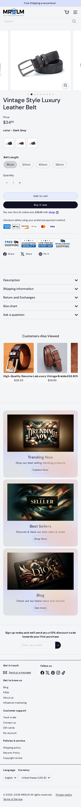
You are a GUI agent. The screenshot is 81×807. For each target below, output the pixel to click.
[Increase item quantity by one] (19, 182)
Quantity (8, 175)
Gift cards (9, 727)
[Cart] (66, 12)
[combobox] (40, 21)
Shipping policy (12, 747)
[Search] (74, 21)
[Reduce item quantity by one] (6, 182)
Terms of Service (12, 799)
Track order (9, 717)
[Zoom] (65, 85)
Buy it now (40, 204)
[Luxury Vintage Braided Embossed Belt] (52, 358)
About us (8, 697)
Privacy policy (64, 794)
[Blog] (40, 571)
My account (10, 733)
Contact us (9, 722)
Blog (5, 687)
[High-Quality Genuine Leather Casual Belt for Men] (18, 358)
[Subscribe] (58, 645)
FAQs (6, 692)
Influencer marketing (15, 702)
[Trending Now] (40, 433)
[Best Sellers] (40, 502)
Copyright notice (12, 758)
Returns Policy (11, 752)
